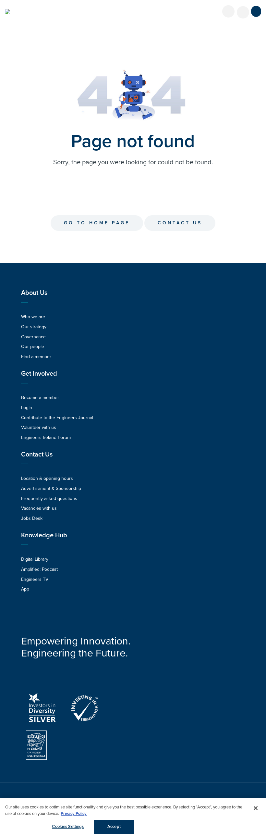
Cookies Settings (68, 826)
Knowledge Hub (44, 535)
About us (34, 293)
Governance (33, 337)
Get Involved (39, 374)
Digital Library (34, 559)
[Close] (255, 808)
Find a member (36, 356)
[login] (228, 11)
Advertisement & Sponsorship (51, 488)
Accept (114, 826)
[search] (243, 12)
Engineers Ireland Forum (46, 437)
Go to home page (97, 223)
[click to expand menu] (256, 11)
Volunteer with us (38, 427)
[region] (133, 817)
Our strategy (33, 327)
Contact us (180, 223)
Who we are (33, 316)
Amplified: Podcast (39, 569)
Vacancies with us (39, 508)
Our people (32, 346)
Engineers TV (34, 579)
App (25, 589)
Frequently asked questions (49, 498)
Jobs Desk (31, 518)
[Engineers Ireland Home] (7, 11)
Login (26, 407)
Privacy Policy (74, 813)
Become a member (40, 397)
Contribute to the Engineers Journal (57, 417)
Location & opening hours (47, 478)
